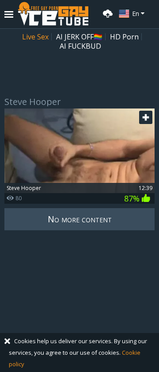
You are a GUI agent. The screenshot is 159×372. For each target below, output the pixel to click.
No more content (80, 219)
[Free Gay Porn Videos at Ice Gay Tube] (53, 13)
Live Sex (35, 36)
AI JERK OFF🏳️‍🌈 (79, 36)
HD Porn (124, 36)
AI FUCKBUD (80, 46)
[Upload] (106, 12)
